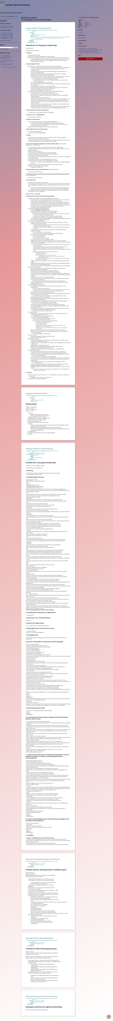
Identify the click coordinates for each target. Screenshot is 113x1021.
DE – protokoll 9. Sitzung (38, 465)
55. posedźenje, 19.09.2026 (7, 26)
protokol (81, 32)
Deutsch (16, 16)
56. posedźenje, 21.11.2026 (7, 27)
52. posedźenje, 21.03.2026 (7, 35)
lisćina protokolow (5, 58)
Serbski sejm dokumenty (17, 4)
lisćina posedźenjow (5, 55)
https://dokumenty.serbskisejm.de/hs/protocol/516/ (43, 861)
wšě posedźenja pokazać (5, 40)
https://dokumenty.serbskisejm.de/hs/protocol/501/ (43, 450)
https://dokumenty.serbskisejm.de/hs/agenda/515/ (43, 395)
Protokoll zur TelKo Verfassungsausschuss (88, 51)
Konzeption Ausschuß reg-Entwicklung (39, 1009)
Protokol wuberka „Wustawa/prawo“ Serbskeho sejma (91, 50)
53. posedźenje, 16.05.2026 (7, 34)
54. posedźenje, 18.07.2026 (7, 33)
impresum (4, 67)
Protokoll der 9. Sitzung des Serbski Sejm (88, 48)
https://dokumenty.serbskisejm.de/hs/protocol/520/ (43, 998)
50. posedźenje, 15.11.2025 (7, 38)
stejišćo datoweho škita (11, 67)
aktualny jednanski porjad (6, 64)
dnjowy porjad (82, 37)
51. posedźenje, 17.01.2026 (7, 37)
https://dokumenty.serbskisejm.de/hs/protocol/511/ (43, 30)
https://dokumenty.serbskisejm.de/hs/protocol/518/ (43, 940)
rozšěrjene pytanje (4, 49)
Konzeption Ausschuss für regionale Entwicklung (90, 52)
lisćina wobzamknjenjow (6, 57)
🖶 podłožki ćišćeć (90, 58)
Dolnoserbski (3, 16)
